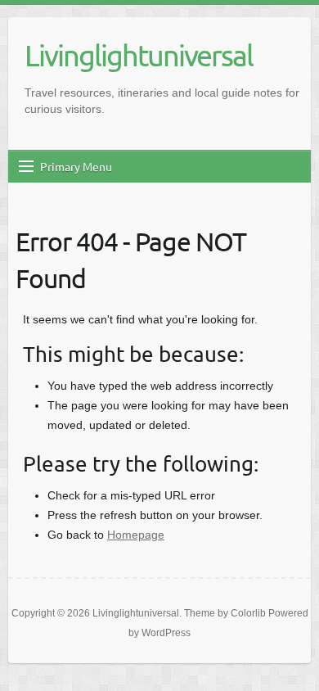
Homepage (135, 534)
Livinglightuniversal (139, 55)
